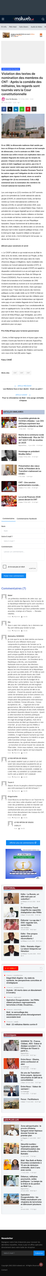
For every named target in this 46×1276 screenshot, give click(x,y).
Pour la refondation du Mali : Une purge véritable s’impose (23, 399)
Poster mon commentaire (14, 576)
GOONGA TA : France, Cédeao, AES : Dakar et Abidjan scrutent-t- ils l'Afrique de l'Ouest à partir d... (31, 1046)
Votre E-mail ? (7, 536)
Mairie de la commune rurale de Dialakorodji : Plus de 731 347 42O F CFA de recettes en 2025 (31, 439)
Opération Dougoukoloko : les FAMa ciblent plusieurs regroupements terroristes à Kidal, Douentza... (22, 1002)
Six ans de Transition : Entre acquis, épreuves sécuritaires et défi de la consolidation (31, 1076)
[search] (43, 19)
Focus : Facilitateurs (30, 1099)
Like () (25, 616)
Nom (3, 526)
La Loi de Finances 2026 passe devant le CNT (29, 498)
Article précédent (24, 386)
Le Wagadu (24, 1138)
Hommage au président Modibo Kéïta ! (29, 452)
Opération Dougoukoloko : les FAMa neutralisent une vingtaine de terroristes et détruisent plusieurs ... (31, 1201)
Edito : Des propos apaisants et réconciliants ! (29, 936)
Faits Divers (23, 27)
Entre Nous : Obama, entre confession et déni (30, 1061)
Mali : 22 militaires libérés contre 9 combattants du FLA (21, 1025)
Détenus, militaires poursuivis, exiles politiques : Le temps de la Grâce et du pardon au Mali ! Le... (31, 1181)
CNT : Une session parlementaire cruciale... (29, 483)
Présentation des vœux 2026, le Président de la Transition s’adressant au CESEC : (30, 470)
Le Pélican (24, 901)
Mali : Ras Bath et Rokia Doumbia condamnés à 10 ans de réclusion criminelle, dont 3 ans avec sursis (31, 1165)
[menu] (3, 19)
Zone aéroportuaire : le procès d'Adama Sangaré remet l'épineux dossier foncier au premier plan (31, 1131)
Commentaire (6, 546)
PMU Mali (13, 27)
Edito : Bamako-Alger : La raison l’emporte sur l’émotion (31, 948)
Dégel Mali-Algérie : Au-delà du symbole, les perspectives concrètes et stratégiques (24, 980)
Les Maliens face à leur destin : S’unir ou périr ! (23, 389)
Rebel (10, 595)
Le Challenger (25, 1067)
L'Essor (23, 915)
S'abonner (39, 1253)
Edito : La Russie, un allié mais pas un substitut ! (30, 896)
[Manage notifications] (41, 1264)
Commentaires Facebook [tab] (27, 518)
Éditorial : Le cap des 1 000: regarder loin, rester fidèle (31, 922)
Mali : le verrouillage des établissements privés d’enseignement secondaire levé (23, 1014)
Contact (4, 1270)
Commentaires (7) (13, 588)
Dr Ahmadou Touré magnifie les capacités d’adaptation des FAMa (31, 910)
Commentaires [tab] (8, 518)
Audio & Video (36, 27)
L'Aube (21, 457)
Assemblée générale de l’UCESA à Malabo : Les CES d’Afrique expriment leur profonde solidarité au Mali (31, 422)
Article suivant (22, 395)
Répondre (17, 616)
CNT (15, 373)
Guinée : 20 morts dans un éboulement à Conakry (24, 991)
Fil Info (3, 27)
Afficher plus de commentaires (22, 843)
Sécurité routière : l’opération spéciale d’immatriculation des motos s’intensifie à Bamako (30, 1149)
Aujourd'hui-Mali (23, 445)
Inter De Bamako (25, 928)
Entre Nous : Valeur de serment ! (31, 1087)
